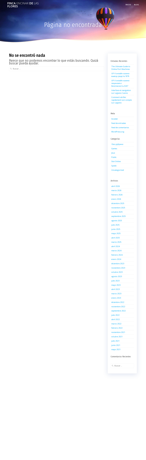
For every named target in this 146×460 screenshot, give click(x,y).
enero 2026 (116, 199)
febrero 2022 (117, 328)
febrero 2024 (117, 255)
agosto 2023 (116, 276)
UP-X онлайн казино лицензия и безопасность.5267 (120, 83)
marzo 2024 (116, 250)
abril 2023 (115, 289)
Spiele (113, 165)
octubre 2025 (117, 212)
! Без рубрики (117, 144)
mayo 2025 (116, 233)
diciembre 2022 (117, 302)
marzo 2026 (116, 190)
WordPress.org (117, 131)
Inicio (128, 5)
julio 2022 (115, 315)
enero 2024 (116, 259)
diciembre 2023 (117, 263)
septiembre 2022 (118, 311)
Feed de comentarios (120, 127)
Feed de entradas (118, 123)
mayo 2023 (116, 285)
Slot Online (116, 161)
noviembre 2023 (118, 268)
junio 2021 (115, 345)
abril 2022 (115, 319)
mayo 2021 (116, 349)
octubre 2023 (117, 272)
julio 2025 (115, 225)
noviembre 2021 (118, 332)
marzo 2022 (116, 323)
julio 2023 (115, 280)
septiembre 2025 (118, 216)
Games (114, 148)
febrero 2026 (117, 194)
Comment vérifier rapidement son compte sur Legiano (121, 100)
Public (113, 157)
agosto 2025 (116, 220)
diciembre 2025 (117, 203)
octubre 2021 (117, 336)
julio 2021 (115, 341)
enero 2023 (116, 298)
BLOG (136, 5)
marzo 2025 (116, 242)
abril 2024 (115, 246)
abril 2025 (115, 237)
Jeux (113, 153)
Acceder (114, 119)
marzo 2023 (116, 293)
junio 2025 (115, 229)
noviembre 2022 (118, 306)
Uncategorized (117, 170)
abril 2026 (115, 186)
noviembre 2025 (118, 207)
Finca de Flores (23, 5)
